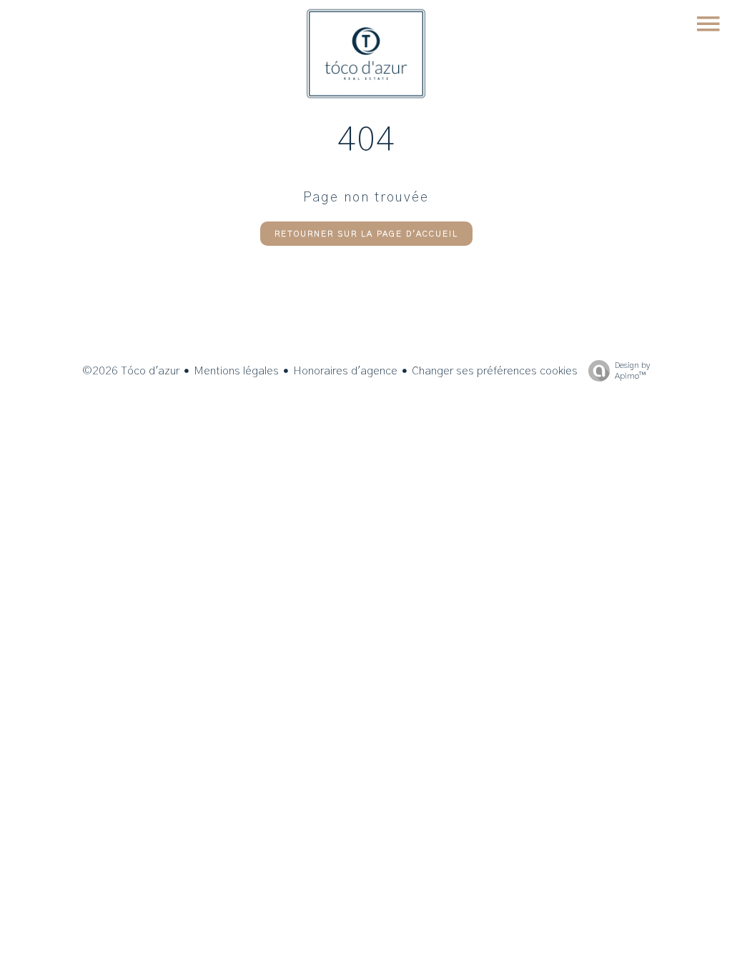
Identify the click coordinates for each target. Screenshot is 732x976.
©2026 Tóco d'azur (130, 371)
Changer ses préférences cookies (495, 371)
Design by (632, 370)
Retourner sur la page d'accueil (366, 233)
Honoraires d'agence (345, 371)
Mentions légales (236, 371)
